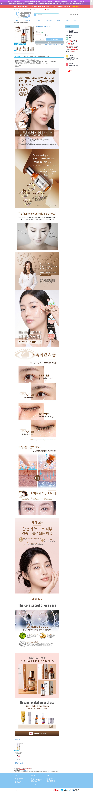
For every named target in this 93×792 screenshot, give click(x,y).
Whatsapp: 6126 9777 (26, 767)
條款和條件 (19, 781)
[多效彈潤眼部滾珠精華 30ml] (16, 49)
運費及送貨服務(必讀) (43, 56)
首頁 (17, 784)
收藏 (50, 42)
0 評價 (43, 44)
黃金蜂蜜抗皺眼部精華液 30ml (18, 753)
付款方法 (18, 782)
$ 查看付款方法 (75, 6)
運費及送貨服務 (20, 778)
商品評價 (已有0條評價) (30, 56)
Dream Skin (41, 30)
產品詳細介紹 (18, 56)
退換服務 (18, 779)
